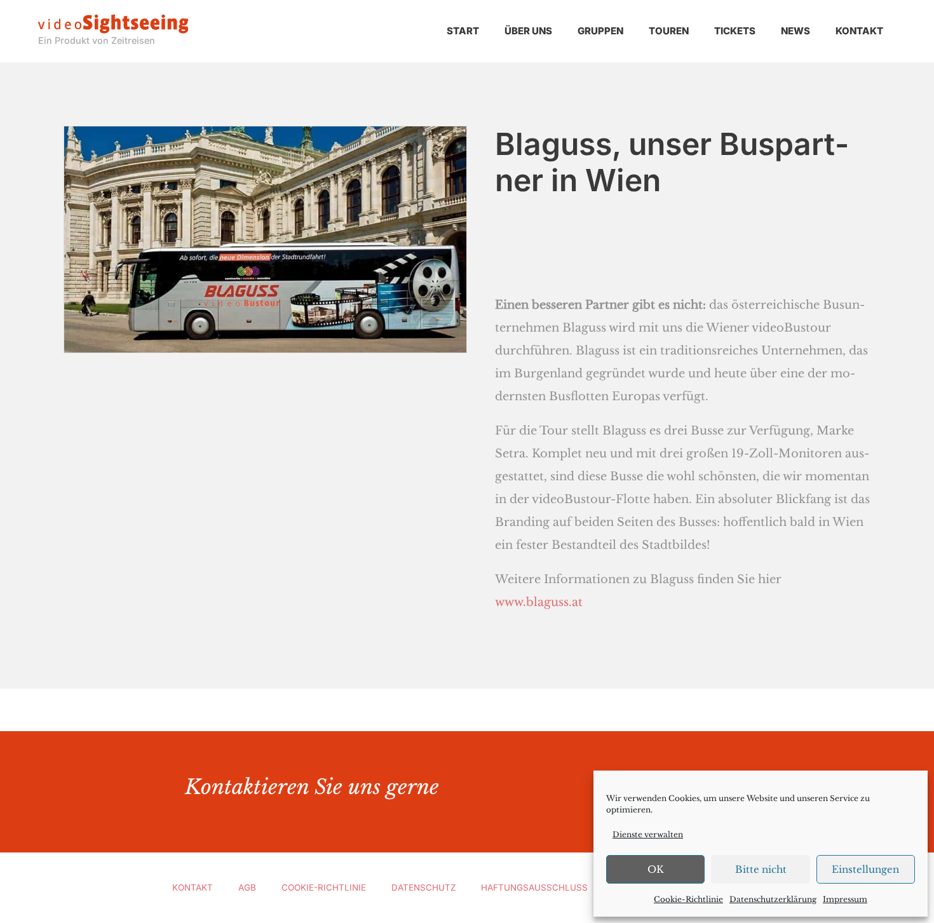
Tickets (734, 31)
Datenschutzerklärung (772, 899)
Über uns (528, 31)
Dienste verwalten (648, 834)
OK (655, 869)
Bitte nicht (761, 869)
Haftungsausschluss (534, 887)
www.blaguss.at (539, 602)
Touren (669, 31)
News (795, 31)
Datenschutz (423, 887)
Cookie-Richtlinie (688, 899)
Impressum (845, 899)
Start (463, 31)
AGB (247, 887)
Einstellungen (865, 869)
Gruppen (600, 31)
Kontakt (859, 31)
